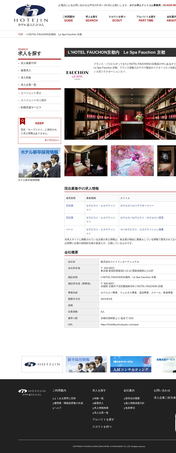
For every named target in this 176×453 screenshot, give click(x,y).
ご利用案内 (69, 16)
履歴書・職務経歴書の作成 (68, 403)
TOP (20, 34)
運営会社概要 (132, 398)
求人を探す (92, 16)
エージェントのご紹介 (34, 100)
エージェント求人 (31, 92)
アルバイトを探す (146, 16)
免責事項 (130, 407)
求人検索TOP (28, 63)
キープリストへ (52, 140)
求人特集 (26, 77)
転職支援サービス (31, 107)
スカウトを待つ (117, 16)
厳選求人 (26, 70)
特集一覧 (99, 398)
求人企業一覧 (28, 84)
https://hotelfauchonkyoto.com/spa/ (120, 324)
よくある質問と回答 (65, 398)
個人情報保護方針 (135, 403)
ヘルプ (57, 407)
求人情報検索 (101, 407)
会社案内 (129, 390)
